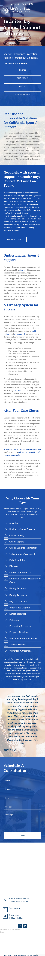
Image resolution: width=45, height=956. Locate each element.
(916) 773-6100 (24, 3)
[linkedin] (25, 926)
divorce (22, 270)
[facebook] (20, 926)
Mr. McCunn (20, 390)
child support (19, 334)
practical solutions (11, 452)
